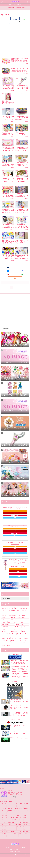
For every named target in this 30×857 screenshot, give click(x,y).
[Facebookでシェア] (5, 541)
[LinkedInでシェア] (11, 544)
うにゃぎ (10, 790)
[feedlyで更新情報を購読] (22, 274)
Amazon (15, 510)
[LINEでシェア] (18, 541)
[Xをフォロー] (22, 267)
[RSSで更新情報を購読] (15, 277)
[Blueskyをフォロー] (8, 271)
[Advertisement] (15, 40)
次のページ (15, 282)
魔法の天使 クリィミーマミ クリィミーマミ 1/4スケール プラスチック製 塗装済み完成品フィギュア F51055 (18, 561)
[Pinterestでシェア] (25, 541)
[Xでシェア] (5, 537)
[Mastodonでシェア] (11, 537)
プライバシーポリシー (15, 849)
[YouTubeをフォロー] (8, 274)
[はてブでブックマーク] (11, 541)
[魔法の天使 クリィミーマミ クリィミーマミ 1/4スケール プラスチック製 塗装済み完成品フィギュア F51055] (5, 564)
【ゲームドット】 (11, 794)
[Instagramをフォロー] (22, 271)
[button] (19, 22)
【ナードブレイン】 (20, 794)
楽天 (15, 548)
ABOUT (7, 847)
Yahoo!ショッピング (15, 515)
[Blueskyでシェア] (18, 537)
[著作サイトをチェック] (8, 267)
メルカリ (15, 517)
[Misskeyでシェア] (25, 537)
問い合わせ (22, 847)
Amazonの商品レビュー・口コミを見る (18, 566)
